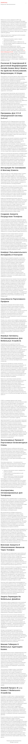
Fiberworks (4, 2)
